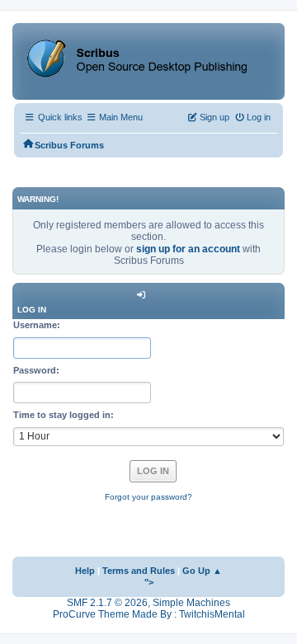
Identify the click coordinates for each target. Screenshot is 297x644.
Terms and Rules (138, 571)
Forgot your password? (148, 496)
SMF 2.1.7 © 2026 (107, 603)
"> (148, 582)
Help (85, 571)
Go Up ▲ (202, 571)
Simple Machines (191, 603)
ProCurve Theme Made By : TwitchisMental (149, 614)
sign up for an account (188, 249)
